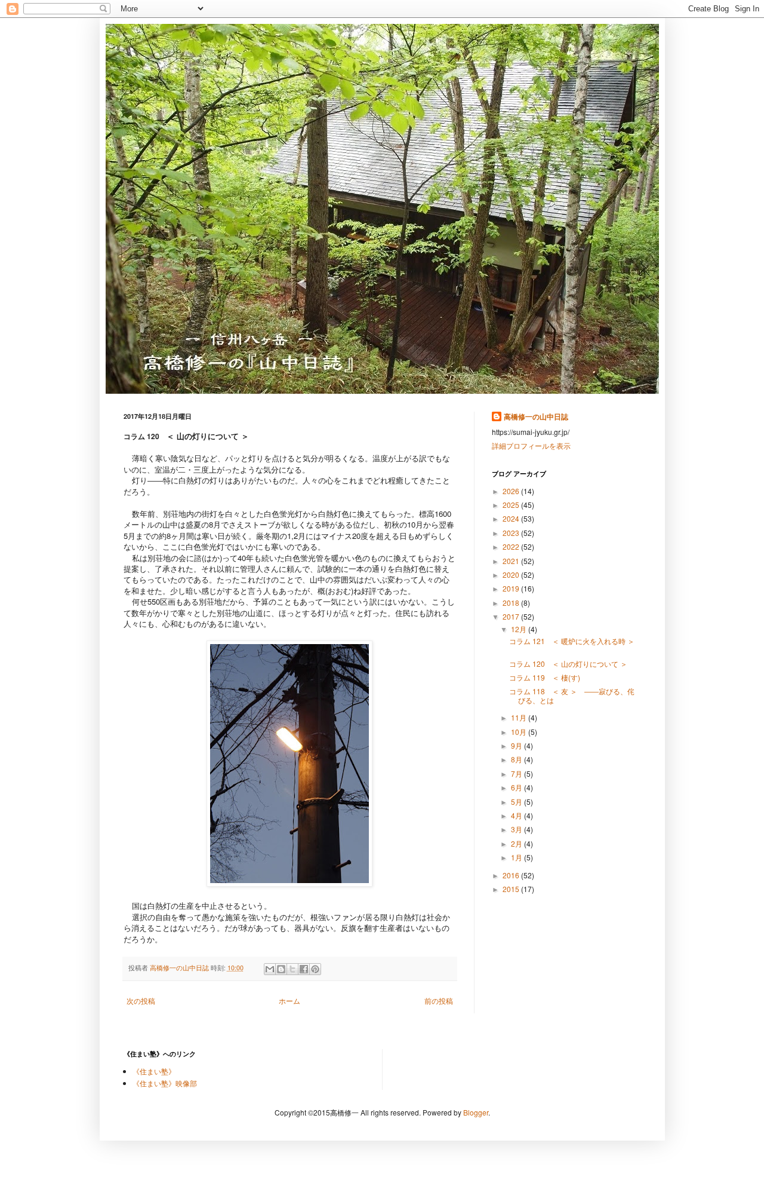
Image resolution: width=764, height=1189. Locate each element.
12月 (519, 629)
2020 (512, 574)
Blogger (475, 1112)
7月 (517, 773)
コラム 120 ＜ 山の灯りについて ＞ (568, 663)
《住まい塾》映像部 (165, 1083)
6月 (517, 787)
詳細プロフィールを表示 (531, 445)
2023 (512, 533)
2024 (512, 518)
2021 (512, 561)
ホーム (289, 1000)
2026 (512, 491)
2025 (512, 504)
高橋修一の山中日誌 (536, 417)
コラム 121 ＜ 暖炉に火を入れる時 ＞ (575, 645)
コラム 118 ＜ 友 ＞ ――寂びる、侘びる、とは (571, 695)
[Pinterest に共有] (315, 969)
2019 (512, 588)
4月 (517, 815)
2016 (512, 875)
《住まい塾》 (154, 1071)
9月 (517, 745)
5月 (517, 801)
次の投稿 (141, 1000)
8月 (517, 759)
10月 (519, 732)
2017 (512, 616)
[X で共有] (292, 969)
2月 (517, 843)
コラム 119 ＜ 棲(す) (544, 677)
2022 (512, 546)
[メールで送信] (270, 969)
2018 (512, 602)
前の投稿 (438, 1000)
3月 (517, 829)
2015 (512, 889)
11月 (519, 717)
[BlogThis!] (281, 969)
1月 (517, 857)
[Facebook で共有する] (304, 969)
